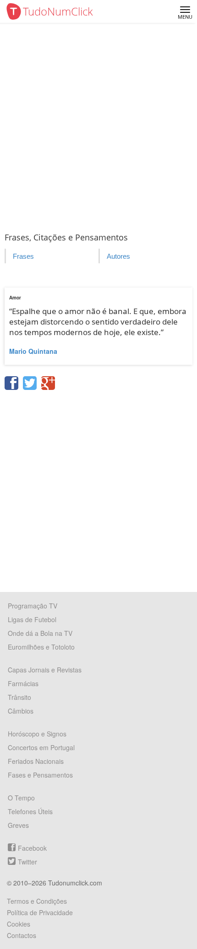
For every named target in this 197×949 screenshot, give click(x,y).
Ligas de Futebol (32, 619)
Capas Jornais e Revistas (45, 669)
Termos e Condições (37, 901)
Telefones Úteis (30, 811)
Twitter (27, 861)
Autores (118, 256)
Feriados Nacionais (36, 761)
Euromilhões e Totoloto (41, 646)
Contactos (21, 935)
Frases (23, 256)
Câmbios (20, 710)
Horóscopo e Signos (37, 733)
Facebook (32, 848)
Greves (18, 825)
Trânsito (19, 697)
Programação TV (32, 605)
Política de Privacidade (40, 912)
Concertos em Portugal (41, 747)
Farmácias (23, 683)
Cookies (18, 923)
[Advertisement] (98, 125)
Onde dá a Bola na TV (40, 633)
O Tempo (21, 797)
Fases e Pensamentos (40, 774)
